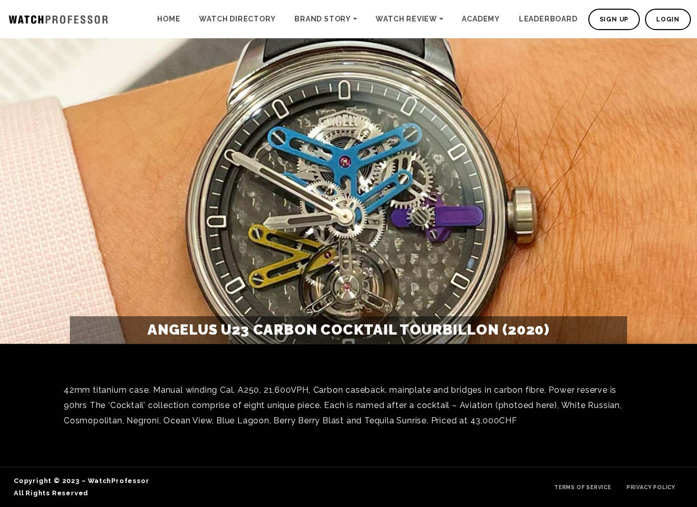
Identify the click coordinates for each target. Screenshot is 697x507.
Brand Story (322, 19)
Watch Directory (237, 19)
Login (668, 19)
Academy (481, 19)
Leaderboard (548, 19)
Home (168, 19)
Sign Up (614, 19)
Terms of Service (582, 487)
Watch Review (406, 19)
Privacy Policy (651, 487)
